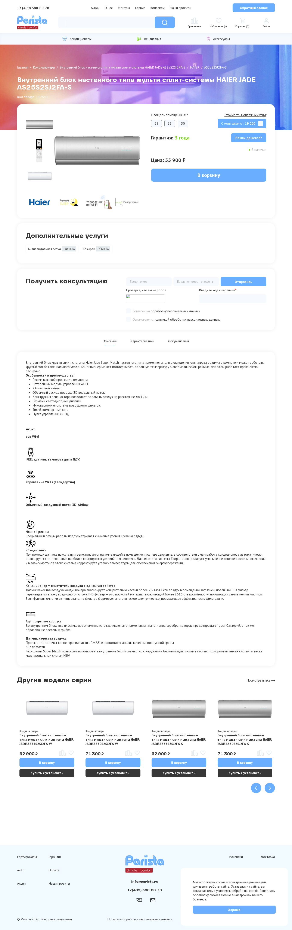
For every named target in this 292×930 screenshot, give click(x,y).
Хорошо (234, 910)
